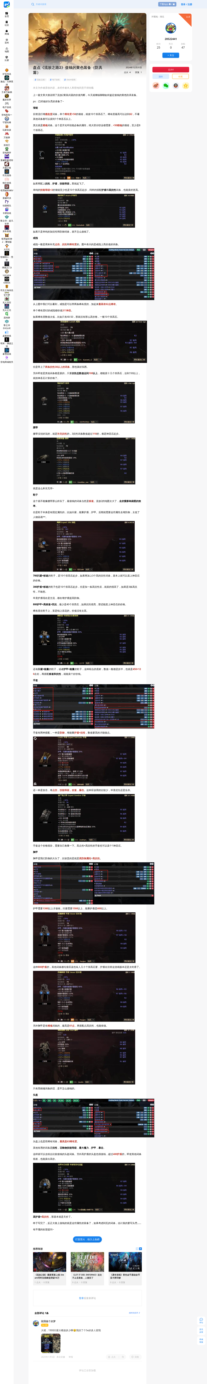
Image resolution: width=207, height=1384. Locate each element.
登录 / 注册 (186, 4)
